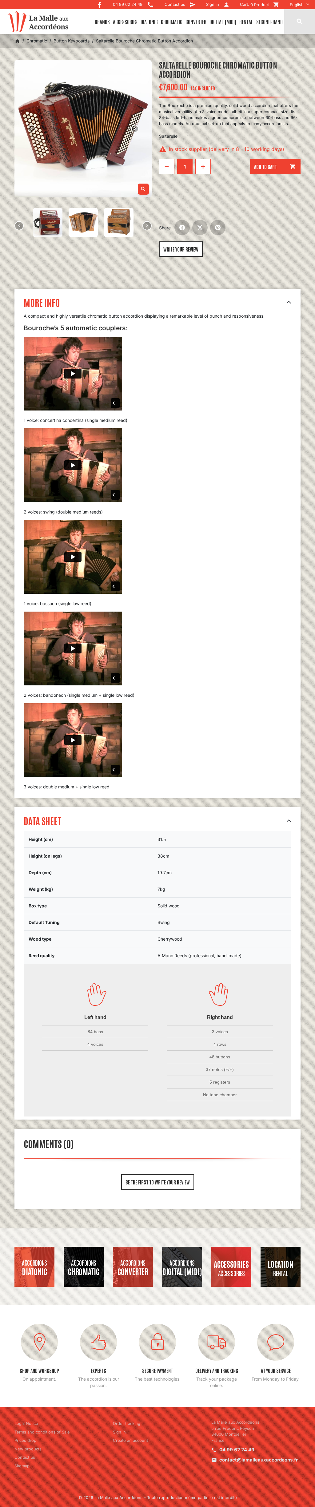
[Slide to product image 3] (83, 222)
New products (28, 1448)
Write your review (180, 249)
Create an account (130, 1440)
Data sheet (42, 821)
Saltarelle (168, 136)
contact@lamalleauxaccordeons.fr (258, 1460)
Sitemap (22, 1465)
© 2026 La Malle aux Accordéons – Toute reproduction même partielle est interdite (157, 1497)
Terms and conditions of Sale (42, 1432)
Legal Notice (26, 1423)
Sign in (119, 1432)
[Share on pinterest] (217, 227)
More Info (42, 302)
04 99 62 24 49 (236, 1450)
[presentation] (19, 225)
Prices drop (25, 1440)
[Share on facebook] (182, 227)
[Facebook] (99, 3)
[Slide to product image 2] (47, 222)
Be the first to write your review (158, 1182)
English (297, 4)
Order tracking (126, 1423)
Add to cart (275, 167)
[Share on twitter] (200, 227)
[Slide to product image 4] (118, 222)
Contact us (24, 1457)
